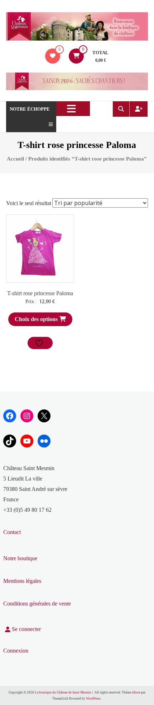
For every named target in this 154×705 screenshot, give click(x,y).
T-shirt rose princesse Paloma (40, 293)
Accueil (15, 159)
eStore (136, 692)
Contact (12, 532)
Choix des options (36, 319)
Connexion (15, 651)
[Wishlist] (53, 56)
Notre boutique (20, 558)
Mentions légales (22, 581)
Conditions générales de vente (37, 603)
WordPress (93, 698)
